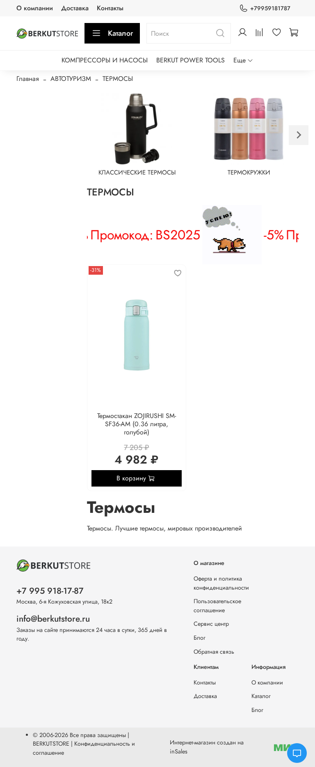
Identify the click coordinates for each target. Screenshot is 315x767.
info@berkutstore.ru (53, 619)
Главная (27, 78)
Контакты (110, 8)
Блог (199, 638)
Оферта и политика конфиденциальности (221, 583)
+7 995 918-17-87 (50, 591)
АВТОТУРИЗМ (70, 78)
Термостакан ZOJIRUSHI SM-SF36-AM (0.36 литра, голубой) (136, 424)
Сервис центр (211, 624)
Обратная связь (214, 652)
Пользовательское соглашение (217, 605)
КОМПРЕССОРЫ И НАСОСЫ (105, 60)
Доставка (75, 8)
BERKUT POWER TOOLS (190, 60)
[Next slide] (298, 135)
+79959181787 (270, 8)
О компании (34, 8)
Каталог (120, 33)
